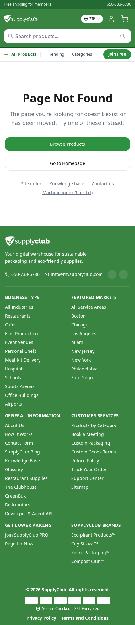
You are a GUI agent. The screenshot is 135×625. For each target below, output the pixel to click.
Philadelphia (84, 369)
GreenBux (15, 496)
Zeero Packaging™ (90, 552)
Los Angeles (83, 333)
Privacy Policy (41, 618)
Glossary (14, 469)
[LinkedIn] (112, 274)
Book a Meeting (87, 434)
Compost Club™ (87, 561)
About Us (14, 425)
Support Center (87, 478)
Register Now (19, 544)
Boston (78, 316)
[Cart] (125, 19)
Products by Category (93, 425)
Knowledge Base (22, 461)
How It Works (19, 434)
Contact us (103, 184)
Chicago (79, 325)
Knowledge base (66, 184)
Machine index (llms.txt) (67, 192)
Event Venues (19, 342)
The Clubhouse (21, 487)
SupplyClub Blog (22, 452)
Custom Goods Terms (93, 452)
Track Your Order (89, 469)
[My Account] (111, 19)
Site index (31, 184)
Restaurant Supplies (26, 478)
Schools (13, 377)
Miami (77, 342)
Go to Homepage (67, 163)
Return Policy (85, 461)
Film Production (21, 333)
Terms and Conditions (85, 618)
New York (81, 360)
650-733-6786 (119, 4)
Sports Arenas (20, 386)
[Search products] (123, 36)
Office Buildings (22, 395)
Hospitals (14, 369)
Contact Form (19, 443)
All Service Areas (88, 307)
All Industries (19, 307)
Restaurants (17, 316)
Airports (13, 404)
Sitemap (80, 487)
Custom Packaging (90, 443)
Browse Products (67, 144)
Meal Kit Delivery (22, 360)
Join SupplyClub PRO (26, 535)
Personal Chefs (20, 351)
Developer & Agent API (29, 513)
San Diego (82, 377)
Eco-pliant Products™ (93, 535)
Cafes (11, 325)
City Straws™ (84, 544)
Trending (56, 54)
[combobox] (67, 36)
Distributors (17, 505)
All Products (24, 54)
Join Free (117, 54)
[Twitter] (123, 274)
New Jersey (82, 351)
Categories (82, 54)
